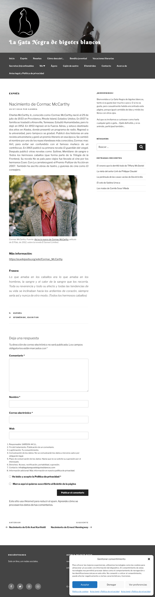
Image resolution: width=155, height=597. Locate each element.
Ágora (54, 66)
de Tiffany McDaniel (120, 165)
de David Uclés (120, 177)
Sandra (33, 109)
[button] (148, 559)
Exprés (23, 58)
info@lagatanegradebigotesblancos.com (36, 467)
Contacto (106, 66)
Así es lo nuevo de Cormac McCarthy (51, 239)
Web (12, 428)
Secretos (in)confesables (21, 66)
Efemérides (90, 66)
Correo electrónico (21, 412)
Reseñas (37, 58)
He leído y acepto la (36, 476)
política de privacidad (64, 470)
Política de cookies (80, 591)
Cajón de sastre (70, 66)
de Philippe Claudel (117, 171)
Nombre (14, 397)
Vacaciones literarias (103, 58)
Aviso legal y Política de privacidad (104, 591)
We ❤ (42, 66)
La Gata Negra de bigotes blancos (55, 42)
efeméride (19, 317)
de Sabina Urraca (108, 182)
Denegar (111, 584)
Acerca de (122, 66)
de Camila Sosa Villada (113, 188)
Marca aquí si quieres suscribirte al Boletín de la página (44, 483)
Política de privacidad (47, 476)
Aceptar (85, 584)
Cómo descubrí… (55, 58)
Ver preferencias (138, 584)
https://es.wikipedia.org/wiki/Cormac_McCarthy (36, 259)
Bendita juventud (78, 58)
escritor (33, 317)
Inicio (12, 58)
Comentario (17, 355)
